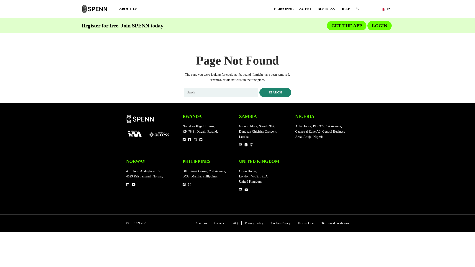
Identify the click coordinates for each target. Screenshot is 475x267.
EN (389, 9)
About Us (128, 9)
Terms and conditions (335, 223)
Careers (219, 223)
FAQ (234, 223)
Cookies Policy (280, 223)
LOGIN (379, 25)
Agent (305, 9)
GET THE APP (346, 25)
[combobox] (386, 9)
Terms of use (306, 223)
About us (201, 223)
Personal (284, 9)
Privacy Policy (254, 223)
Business (326, 9)
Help (345, 9)
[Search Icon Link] (357, 8)
